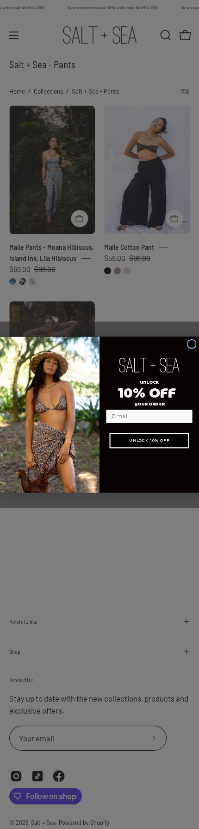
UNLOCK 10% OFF (149, 440)
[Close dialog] (192, 344)
